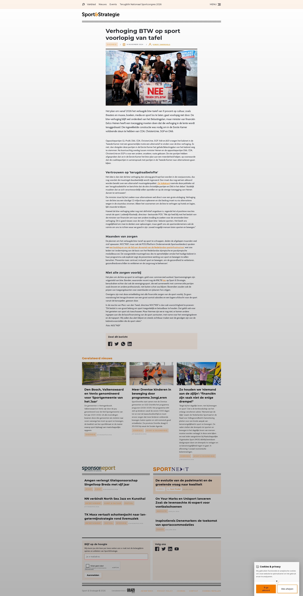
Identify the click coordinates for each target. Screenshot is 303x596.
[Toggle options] (277, 581)
